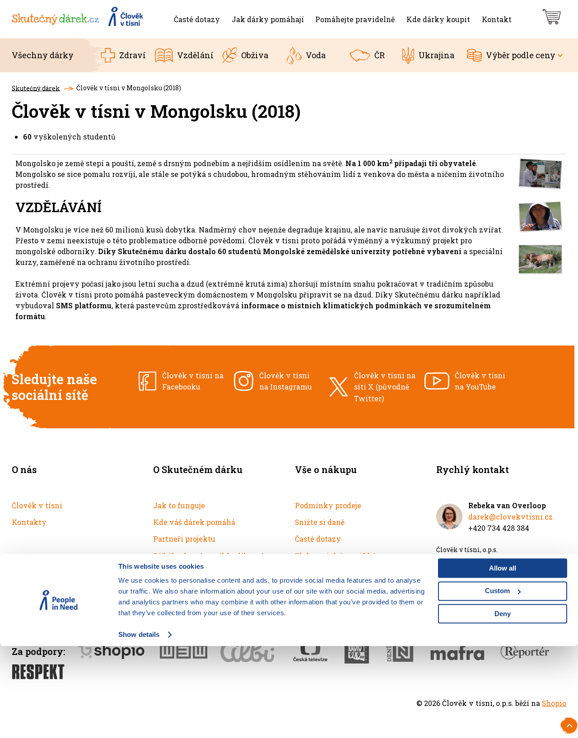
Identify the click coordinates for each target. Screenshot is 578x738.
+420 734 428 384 (498, 528)
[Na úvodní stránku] (78, 19)
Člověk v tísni (37, 505)
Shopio (554, 703)
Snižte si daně (320, 522)
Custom (497, 591)
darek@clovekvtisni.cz (510, 516)
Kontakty (29, 522)
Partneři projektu (184, 538)
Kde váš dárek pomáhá (194, 522)
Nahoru (570, 724)
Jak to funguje (179, 505)
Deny (502, 613)
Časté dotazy (318, 538)
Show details (138, 634)
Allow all (502, 568)
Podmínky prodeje (328, 505)
